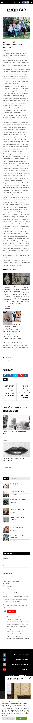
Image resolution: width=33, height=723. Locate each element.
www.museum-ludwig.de (10, 269)
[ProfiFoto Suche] (31, 2)
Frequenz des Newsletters (11, 581)
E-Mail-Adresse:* (8, 574)
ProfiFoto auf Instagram (21, 655)
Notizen (8, 361)
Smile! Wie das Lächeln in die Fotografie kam (13, 459)
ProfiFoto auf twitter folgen (20, 664)
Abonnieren (25, 669)
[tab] (6, 478)
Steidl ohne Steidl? (16, 527)
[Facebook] (25, 2)
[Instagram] (22, 2)
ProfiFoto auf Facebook (21, 660)
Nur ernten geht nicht (17, 509)
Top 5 (6, 478)
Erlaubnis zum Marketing (10, 593)
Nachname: (6, 566)
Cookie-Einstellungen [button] (8, 719)
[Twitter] (28, 2)
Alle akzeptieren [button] (21, 719)
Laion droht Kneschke (24, 394)
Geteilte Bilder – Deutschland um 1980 (15, 432)
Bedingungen (11, 639)
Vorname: (6, 558)
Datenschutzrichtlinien (13, 636)
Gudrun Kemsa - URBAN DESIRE (9, 393)
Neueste (13, 478)
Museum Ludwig (10, 357)
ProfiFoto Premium (17, 484)
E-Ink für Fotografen (17, 492)
